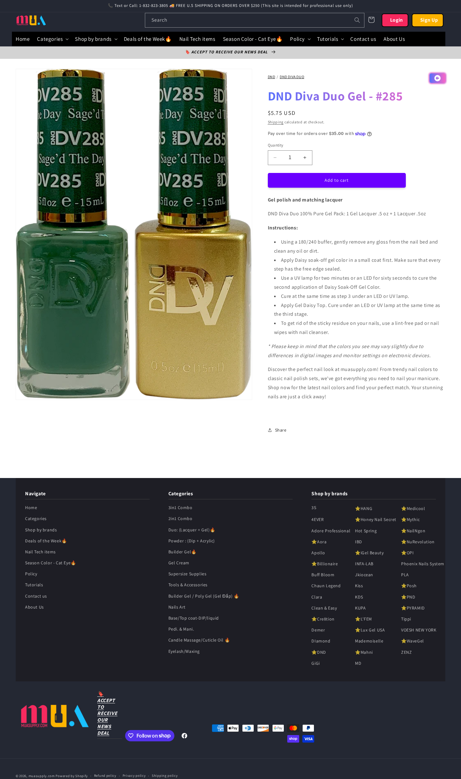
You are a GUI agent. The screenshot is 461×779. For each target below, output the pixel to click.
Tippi (406, 619)
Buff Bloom (322, 575)
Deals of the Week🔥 (46, 541)
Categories (36, 518)
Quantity (275, 145)
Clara (316, 597)
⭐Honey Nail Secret (375, 519)
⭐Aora (318, 542)
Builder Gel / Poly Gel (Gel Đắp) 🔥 (203, 596)
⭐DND (318, 652)
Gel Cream (178, 563)
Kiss (359, 586)
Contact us (36, 596)
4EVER (317, 519)
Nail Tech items (40, 552)
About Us (34, 607)
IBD (358, 542)
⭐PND (408, 597)
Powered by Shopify (72, 776)
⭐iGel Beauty (369, 553)
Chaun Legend (326, 586)
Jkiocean (364, 575)
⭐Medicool (413, 508)
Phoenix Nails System (422, 564)
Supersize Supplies (187, 574)
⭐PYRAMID (413, 608)
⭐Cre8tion (322, 619)
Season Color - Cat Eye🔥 (50, 563)
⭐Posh (409, 586)
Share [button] (281, 430)
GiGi (315, 663)
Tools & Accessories (188, 585)
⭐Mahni (364, 652)
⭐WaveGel (412, 641)
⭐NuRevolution (418, 542)
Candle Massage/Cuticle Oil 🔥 (199, 640)
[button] (52, 39)
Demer (318, 630)
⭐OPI (407, 553)
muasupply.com (42, 776)
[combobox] (254, 20)
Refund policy (105, 775)
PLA (405, 575)
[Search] (357, 20)
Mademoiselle (369, 641)
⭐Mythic (410, 519)
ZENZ (406, 652)
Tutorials (34, 585)
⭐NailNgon (413, 531)
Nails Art (177, 607)
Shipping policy (165, 775)
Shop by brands (41, 530)
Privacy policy (134, 775)
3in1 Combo (180, 507)
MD (358, 663)
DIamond (320, 641)
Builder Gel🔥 (182, 552)
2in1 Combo (180, 518)
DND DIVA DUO (292, 76)
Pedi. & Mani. (181, 629)
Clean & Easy (324, 608)
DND (271, 76)
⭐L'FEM (363, 619)
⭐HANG (363, 508)
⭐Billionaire (324, 564)
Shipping (276, 122)
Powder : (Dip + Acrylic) (191, 541)
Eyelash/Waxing (184, 651)
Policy (31, 574)
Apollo (318, 553)
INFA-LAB (364, 564)
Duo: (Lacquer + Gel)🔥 (191, 530)
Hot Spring (366, 531)
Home (31, 507)
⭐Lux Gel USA (370, 630)
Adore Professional (330, 531)
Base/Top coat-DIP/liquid (193, 618)
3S (313, 507)
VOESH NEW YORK (418, 630)
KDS (359, 597)
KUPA (360, 608)
